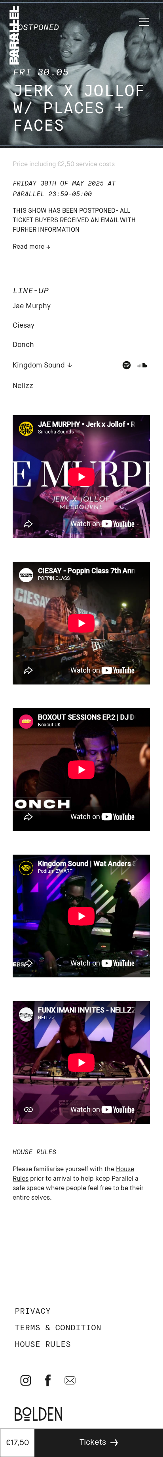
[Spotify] (127, 365)
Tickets (93, 1442)
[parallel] (14, 62)
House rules (43, 1345)
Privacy (33, 1311)
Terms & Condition (58, 1328)
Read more (28, 247)
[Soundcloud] (142, 365)
